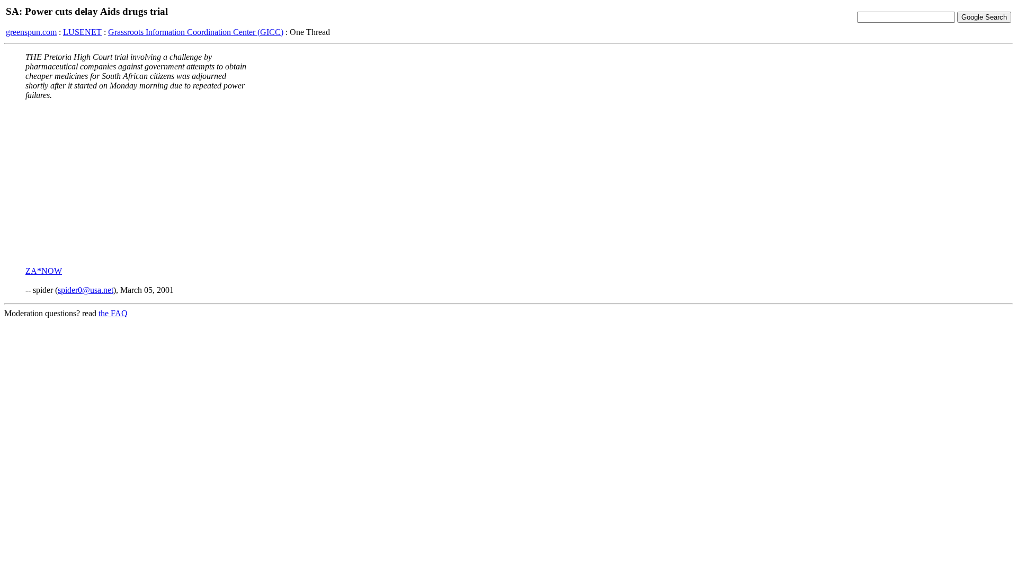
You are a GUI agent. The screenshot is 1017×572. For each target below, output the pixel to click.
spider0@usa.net (85, 289)
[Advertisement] (508, 183)
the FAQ (113, 313)
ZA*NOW (43, 270)
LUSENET (82, 32)
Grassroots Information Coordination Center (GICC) (195, 32)
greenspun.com (31, 32)
